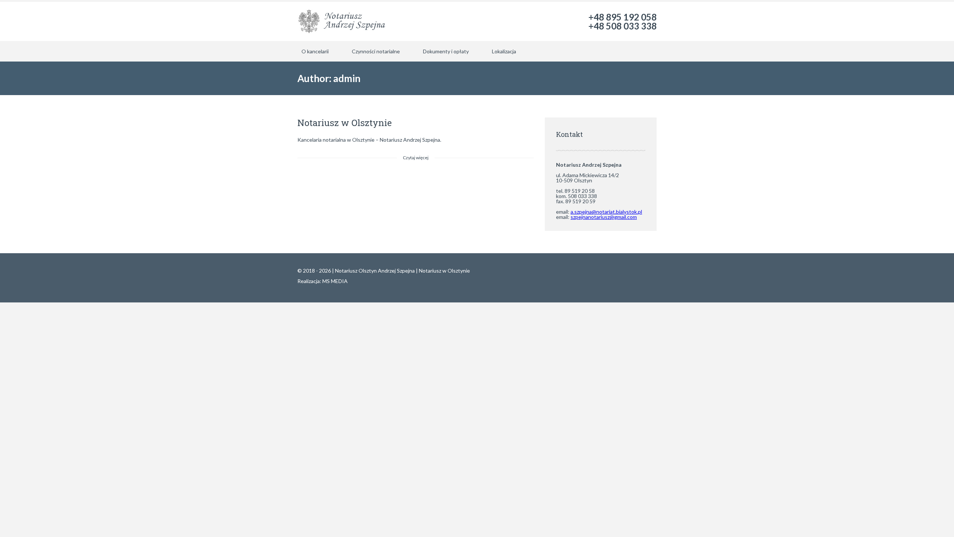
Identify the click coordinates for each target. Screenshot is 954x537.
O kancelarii (315, 51)
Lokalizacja (504, 51)
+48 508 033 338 (622, 26)
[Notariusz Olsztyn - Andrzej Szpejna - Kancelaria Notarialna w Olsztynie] (342, 21)
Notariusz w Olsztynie (344, 123)
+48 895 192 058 (622, 17)
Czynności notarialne (376, 51)
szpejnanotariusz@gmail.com (604, 217)
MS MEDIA (335, 281)
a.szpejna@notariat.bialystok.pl (606, 211)
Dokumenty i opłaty (446, 51)
